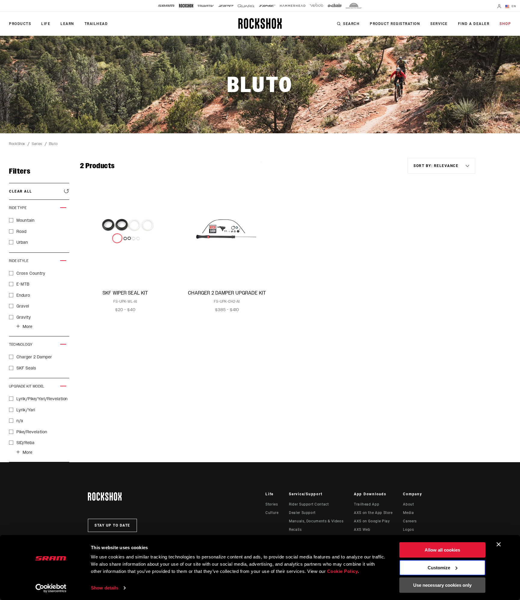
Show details (104, 587)
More (27, 326)
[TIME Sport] (267, 6)
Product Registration (395, 24)
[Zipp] (226, 6)
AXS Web (362, 529)
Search (351, 24)
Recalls (295, 529)
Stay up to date (112, 525)
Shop (505, 24)
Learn (67, 24)
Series (37, 143)
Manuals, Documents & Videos (316, 521)
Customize (439, 567)
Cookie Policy (342, 571)
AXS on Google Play (372, 521)
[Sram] (166, 6)
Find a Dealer (474, 24)
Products (20, 24)
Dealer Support (302, 513)
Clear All (20, 191)
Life (45, 24)
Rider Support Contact (309, 504)
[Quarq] (246, 6)
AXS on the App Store (373, 513)
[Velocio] (316, 6)
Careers (409, 521)
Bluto (53, 143)
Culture (271, 513)
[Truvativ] (205, 6)
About (408, 504)
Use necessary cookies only (442, 585)
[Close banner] (499, 544)
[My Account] (499, 7)
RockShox (17, 143)
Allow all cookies (442, 549)
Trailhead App (366, 504)
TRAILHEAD (96, 24)
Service (439, 24)
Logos (408, 529)
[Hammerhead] (292, 6)
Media (408, 513)
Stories (271, 504)
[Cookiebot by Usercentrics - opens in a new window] (51, 588)
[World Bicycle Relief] (354, 6)
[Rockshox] (186, 6)
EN (513, 6)
